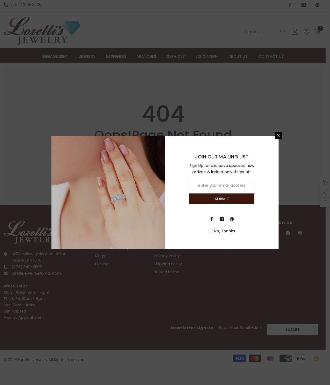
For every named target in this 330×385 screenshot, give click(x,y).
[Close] (278, 135)
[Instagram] (222, 219)
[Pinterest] (232, 219)
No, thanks (224, 231)
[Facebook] (212, 219)
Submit (222, 199)
